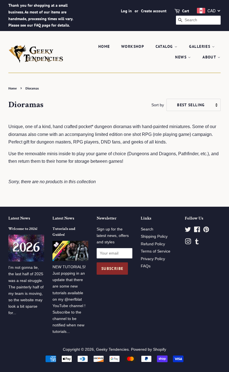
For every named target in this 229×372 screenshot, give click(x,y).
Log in (126, 10)
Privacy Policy (153, 259)
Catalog (165, 46)
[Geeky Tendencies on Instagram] (188, 243)
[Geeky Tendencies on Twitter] (188, 231)
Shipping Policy (154, 236)
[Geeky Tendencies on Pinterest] (206, 231)
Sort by (157, 105)
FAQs (146, 266)
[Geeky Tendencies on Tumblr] (197, 243)
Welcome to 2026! (22, 228)
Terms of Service (155, 251)
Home (104, 46)
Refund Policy (153, 244)
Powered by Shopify (148, 349)
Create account (153, 10)
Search (147, 229)
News (181, 57)
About (209, 57)
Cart (185, 10)
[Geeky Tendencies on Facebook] (197, 231)
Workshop (132, 46)
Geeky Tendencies (112, 349)
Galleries (200, 46)
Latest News (19, 218)
